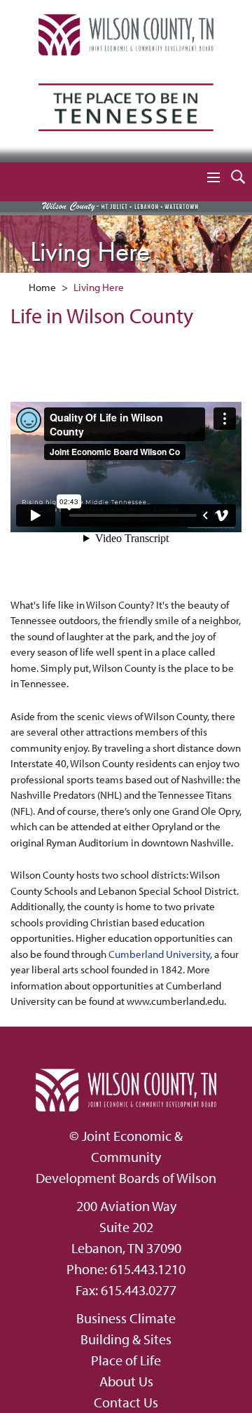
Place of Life (126, 1360)
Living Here (99, 287)
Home (42, 287)
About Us (126, 1381)
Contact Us (126, 1402)
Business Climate (126, 1318)
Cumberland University (159, 954)
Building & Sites (126, 1339)
